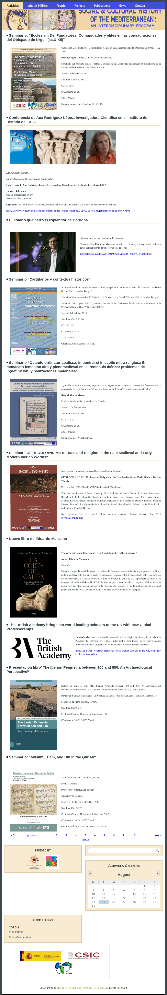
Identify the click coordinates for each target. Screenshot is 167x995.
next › (157, 835)
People (61, 6)
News (122, 6)
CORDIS (14, 927)
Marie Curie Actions (20, 937)
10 (134, 835)
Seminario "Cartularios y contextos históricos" (50, 279)
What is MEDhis (38, 6)
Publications (102, 6)
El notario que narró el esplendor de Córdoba (48, 220)
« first (14, 835)
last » (85, 839)
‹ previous (31, 835)
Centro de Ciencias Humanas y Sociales (82, 987)
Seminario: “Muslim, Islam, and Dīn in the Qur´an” (52, 757)
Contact (140, 6)
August (124, 875)
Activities (13, 6)
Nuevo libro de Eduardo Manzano (38, 539)
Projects (80, 6)
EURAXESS (16, 932)
